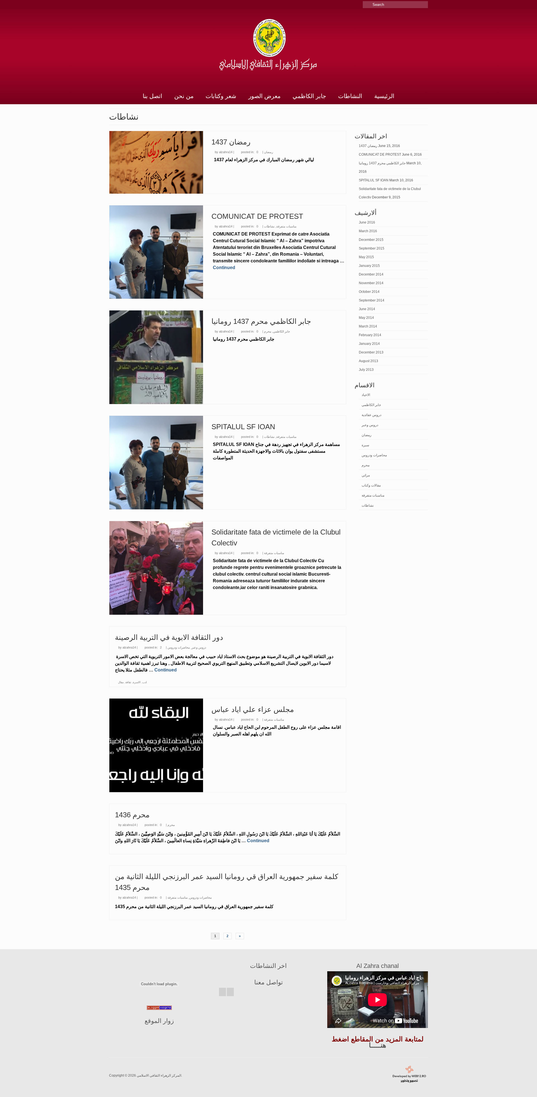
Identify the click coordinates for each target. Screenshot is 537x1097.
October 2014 (369, 292)
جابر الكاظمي (309, 96)
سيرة (365, 445)
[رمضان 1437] (156, 162)
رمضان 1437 (368, 146)
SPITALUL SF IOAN (373, 180)
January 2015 (369, 266)
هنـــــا (377, 1045)
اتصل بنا (152, 96)
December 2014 (371, 274)
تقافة (128, 682)
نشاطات (269, 226)
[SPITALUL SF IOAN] (156, 462)
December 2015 (371, 240)
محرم (267, 331)
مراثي (366, 475)
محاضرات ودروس (179, 647)
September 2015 (371, 248)
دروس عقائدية (371, 415)
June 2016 (367, 222)
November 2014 (371, 283)
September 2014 (371, 300)
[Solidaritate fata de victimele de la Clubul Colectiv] (156, 568)
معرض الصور (264, 96)
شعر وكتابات (221, 96)
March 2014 (368, 326)
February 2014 (370, 335)
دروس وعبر (199, 647)
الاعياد (366, 395)
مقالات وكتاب (371, 485)
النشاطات (350, 96)
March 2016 (368, 231)
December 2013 (371, 352)
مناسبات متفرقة (286, 226)
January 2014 (369, 344)
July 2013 (366, 370)
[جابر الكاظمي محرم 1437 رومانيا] (156, 357)
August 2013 (368, 361)
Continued (224, 267)
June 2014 (367, 309)
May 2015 (366, 257)
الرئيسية (384, 96)
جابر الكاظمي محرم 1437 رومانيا (382, 163)
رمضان (268, 152)
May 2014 (366, 318)
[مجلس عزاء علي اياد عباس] (156, 745)
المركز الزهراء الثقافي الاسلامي (159, 1075)
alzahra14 (225, 152)
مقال (121, 682)
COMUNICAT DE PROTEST (380, 154)
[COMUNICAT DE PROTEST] (156, 252)
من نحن (184, 96)
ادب (144, 682)
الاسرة (137, 682)
